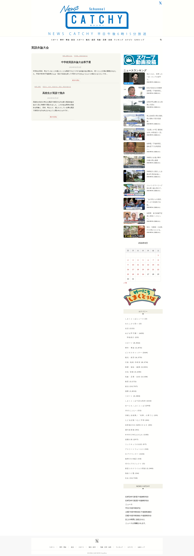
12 (143, 265)
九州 (49, 86)
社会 (70, 55)
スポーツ (80, 40)
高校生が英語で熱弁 (53, 93)
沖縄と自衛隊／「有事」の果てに (139, 415)
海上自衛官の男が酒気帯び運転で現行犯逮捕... (154, 118)
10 (133, 265)
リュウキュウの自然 (133, 444)
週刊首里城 (130, 430)
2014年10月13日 (75, 67)
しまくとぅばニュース (134, 319)
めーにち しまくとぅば (135, 406)
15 (158, 265)
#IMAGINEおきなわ (134, 435)
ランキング (118, 40)
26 (143, 274)
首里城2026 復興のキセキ (136, 425)
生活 (127, 328)
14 (153, 265)
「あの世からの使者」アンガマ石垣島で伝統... (154, 202)
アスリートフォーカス (134, 449)
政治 (73, 40)
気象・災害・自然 (104, 40)
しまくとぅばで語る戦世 (135, 401)
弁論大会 (54, 86)
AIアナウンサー (132, 454)
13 (148, 265)
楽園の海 (129, 439)
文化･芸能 (129, 372)
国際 (67, 55)
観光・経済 (90, 40)
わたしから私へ (131, 324)
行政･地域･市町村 (133, 362)
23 (128, 274)
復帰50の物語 (131, 459)
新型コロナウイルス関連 (135, 468)
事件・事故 (65, 40)
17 (133, 269)
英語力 (45, 86)
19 (143, 269)
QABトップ (139, 40)
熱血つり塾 (130, 473)
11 (138, 265)
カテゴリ (129, 40)
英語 (60, 86)
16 (128, 269)
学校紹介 (130, 337)
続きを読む (76, 80)
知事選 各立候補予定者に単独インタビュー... (154, 216)
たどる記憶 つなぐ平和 (135, 420)
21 (153, 269)
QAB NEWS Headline (43, 38)
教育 (64, 55)
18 (138, 269)
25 (138, 274)
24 (133, 274)
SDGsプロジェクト (133, 464)
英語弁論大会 (83, 55)
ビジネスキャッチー (133, 352)
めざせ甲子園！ (131, 333)
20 (148, 269)
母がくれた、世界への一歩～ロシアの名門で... (154, 76)
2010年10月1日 (52, 98)
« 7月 (125, 283)
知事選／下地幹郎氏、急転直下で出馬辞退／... (154, 146)
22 (158, 269)
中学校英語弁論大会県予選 (76, 62)
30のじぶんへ (131, 410)
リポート (54, 40)
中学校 (76, 55)
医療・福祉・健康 (132, 367)
